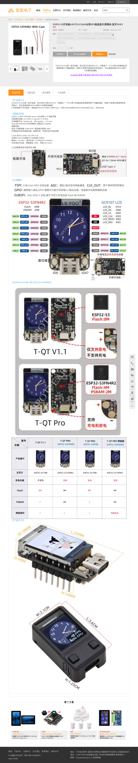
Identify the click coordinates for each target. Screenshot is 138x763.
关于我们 (67, 10)
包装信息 (31, 92)
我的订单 (111, 2)
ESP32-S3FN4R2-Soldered (87, 38)
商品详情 (16, 92)
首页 (10, 20)
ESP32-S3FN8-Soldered (107, 38)
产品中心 (47, 10)
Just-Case (61, 42)
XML (10, 759)
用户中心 (101, 2)
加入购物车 (81, 54)
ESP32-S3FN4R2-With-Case (103, 34)
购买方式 (87, 10)
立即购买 (60, 54)
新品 (38, 10)
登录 (88, 2)
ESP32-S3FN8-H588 (84, 34)
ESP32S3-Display (52, 20)
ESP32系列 (29, 20)
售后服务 (46, 92)
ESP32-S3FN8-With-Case (66, 38)
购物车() (123, 2)
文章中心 (57, 10)
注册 (94, 2)
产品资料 (61, 92)
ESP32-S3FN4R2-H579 (66, 34)
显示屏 (39, 20)
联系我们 (77, 10)
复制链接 (112, 54)
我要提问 (99, 54)
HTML (15, 759)
